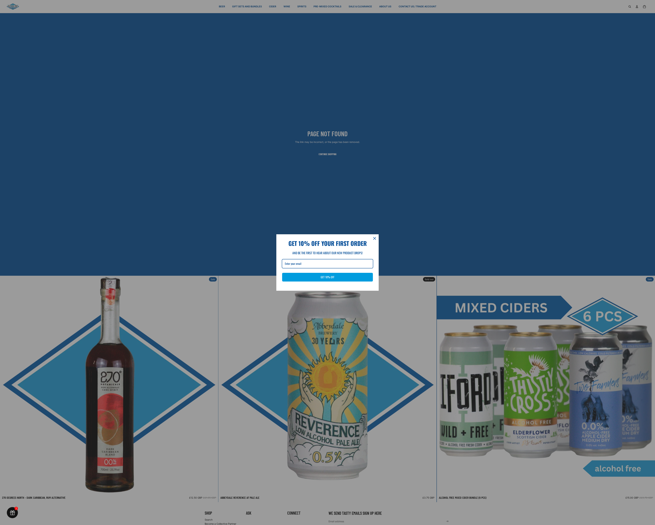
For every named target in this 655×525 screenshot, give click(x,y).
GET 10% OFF (327, 277)
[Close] (374, 238)
